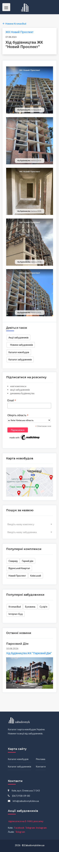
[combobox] (29, 524)
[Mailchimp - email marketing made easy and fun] (24, 437)
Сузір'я (43, 606)
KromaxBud (14, 606)
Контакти (41, 766)
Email (11, 400)
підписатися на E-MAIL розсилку (25, 821)
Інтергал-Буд (15, 613)
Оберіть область (17, 415)
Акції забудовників (18, 337)
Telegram (30, 827)
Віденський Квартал (19, 568)
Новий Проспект (17, 575)
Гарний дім (27, 560)
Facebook (19, 827)
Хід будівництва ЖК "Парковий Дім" (29, 653)
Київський (35, 575)
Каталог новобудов (18, 352)
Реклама (40, 759)
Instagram (41, 827)
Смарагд (13, 560)
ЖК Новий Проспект (20, 32)
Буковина (30, 606)
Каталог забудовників (20, 359)
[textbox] (29, 524)
